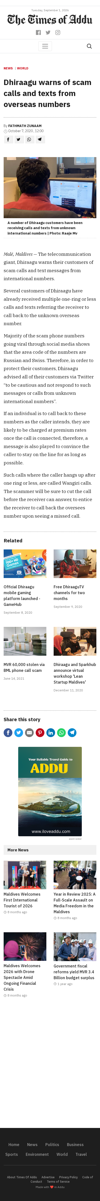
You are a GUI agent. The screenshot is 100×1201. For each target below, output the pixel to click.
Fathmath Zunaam (25, 126)
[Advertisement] (50, 1066)
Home (13, 1144)
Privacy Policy (68, 1177)
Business (75, 1144)
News (8, 68)
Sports (11, 1154)
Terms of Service (58, 1181)
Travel (81, 1154)
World (22, 68)
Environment (37, 1154)
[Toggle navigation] (45, 46)
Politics (52, 1144)
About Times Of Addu (22, 1177)
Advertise (48, 1177)
